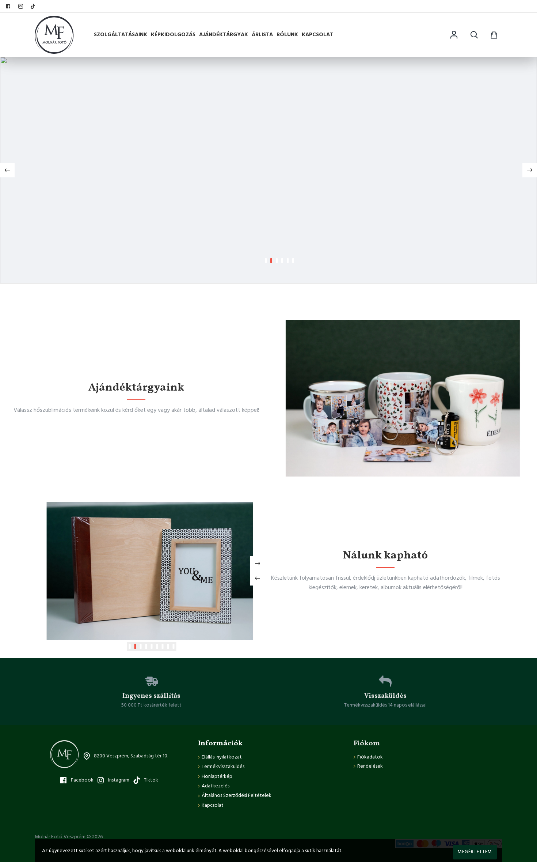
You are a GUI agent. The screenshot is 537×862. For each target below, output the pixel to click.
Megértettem (475, 851)
